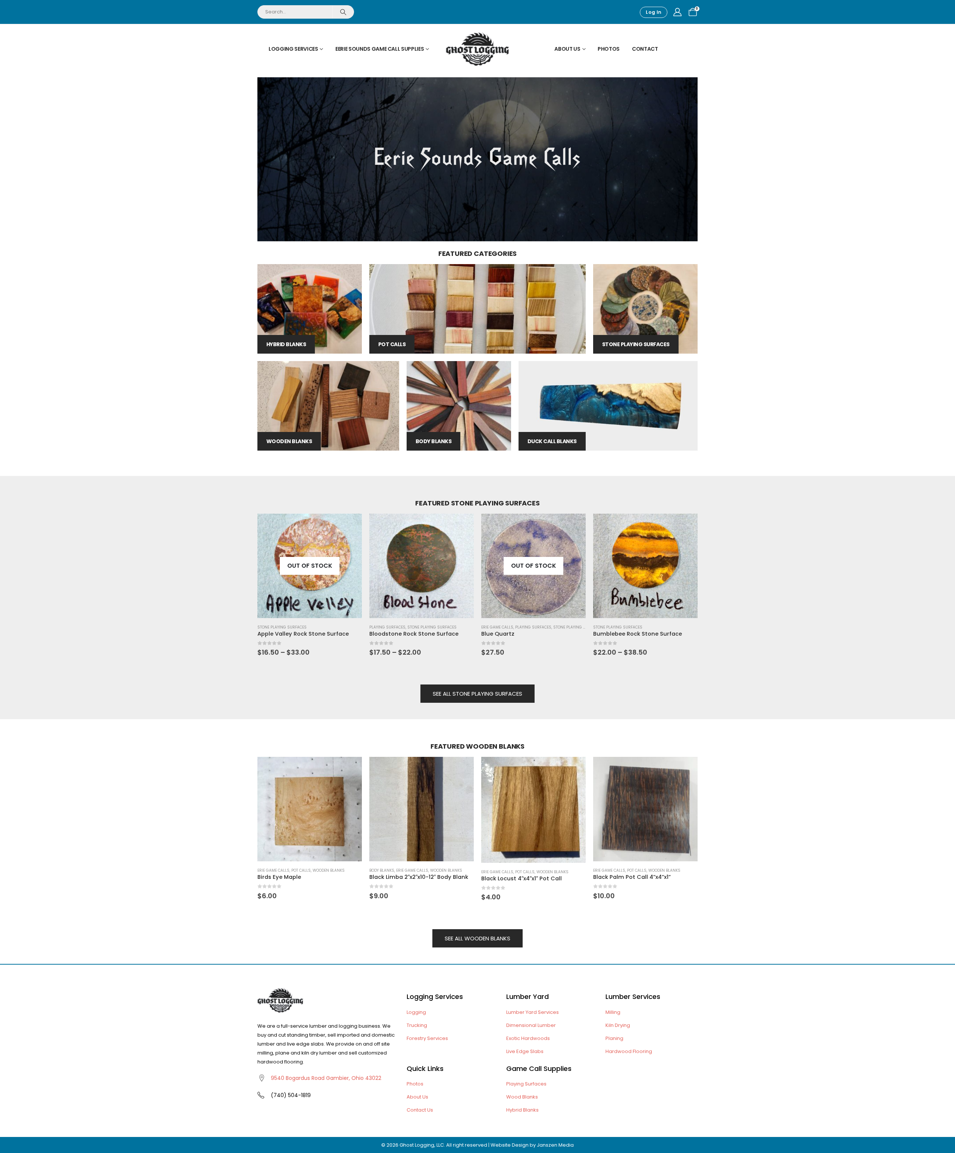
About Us (567, 49)
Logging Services (293, 49)
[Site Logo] (477, 49)
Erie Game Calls (497, 627)
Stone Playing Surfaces (282, 627)
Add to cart (349, 769)
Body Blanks (381, 870)
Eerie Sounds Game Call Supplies (379, 49)
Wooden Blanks (329, 870)
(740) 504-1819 (291, 1095)
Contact (645, 49)
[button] (248, 564)
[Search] (343, 12)
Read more (573, 526)
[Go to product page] (421, 566)
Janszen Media (555, 1145)
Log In (653, 12)
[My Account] (677, 12)
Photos (609, 49)
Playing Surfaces (387, 627)
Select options (349, 526)
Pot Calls (301, 870)
